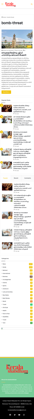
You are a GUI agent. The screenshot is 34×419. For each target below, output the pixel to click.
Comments (27, 178)
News (4, 264)
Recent (16, 178)
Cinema (5, 283)
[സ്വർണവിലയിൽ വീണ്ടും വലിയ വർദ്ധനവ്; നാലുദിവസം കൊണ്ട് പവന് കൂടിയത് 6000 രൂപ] (7, 108)
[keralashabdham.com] (10, 4)
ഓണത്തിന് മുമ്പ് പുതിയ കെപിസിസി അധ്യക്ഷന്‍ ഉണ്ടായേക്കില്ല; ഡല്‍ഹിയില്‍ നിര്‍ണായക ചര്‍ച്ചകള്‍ (22, 165)
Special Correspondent (8, 50)
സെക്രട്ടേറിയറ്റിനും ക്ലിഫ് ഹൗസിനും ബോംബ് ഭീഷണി (14, 54)
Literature (5, 289)
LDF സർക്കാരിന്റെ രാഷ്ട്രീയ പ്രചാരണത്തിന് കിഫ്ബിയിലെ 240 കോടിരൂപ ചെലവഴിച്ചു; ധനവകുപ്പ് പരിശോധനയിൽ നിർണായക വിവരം (22, 122)
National (5, 270)
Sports (4, 286)
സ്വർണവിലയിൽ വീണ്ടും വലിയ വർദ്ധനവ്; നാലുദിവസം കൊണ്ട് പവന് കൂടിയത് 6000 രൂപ (22, 109)
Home (4, 17)
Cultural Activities (8, 292)
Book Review (6, 298)
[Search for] (32, 5)
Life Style (5, 307)
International (6, 273)
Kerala (4, 267)
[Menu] (2, 5)
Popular (5, 178)
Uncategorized (7, 280)
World (4, 301)
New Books (6, 295)
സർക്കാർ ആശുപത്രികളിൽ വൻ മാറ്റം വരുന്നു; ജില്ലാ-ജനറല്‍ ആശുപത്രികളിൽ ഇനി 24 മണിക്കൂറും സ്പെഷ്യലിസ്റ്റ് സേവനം (22, 153)
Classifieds (5, 317)
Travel (4, 304)
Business (5, 276)
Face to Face (6, 314)
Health (4, 311)
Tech (4, 323)
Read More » (6, 92)
